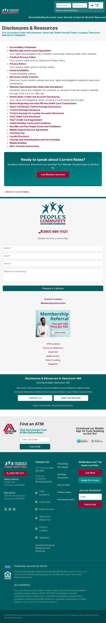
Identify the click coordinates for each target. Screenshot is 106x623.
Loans (60, 17)
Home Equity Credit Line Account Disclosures (35, 96)
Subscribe (90, 504)
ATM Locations (53, 344)
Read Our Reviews (71, 398)
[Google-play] (14, 509)
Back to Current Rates (17, 191)
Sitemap (74, 615)
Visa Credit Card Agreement (26, 119)
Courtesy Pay (17, 133)
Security (68, 17)
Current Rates (45, 405)
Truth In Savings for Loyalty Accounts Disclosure (37, 113)
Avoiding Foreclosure (45, 545)
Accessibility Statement (23, 47)
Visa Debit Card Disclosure (25, 116)
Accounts (51, 17)
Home (35, 405)
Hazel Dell (53, 352)
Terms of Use (64, 615)
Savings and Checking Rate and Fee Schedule (35, 139)
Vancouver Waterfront (53, 348)
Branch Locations (53, 299)
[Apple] (9, 509)
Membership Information (53, 303)
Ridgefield (53, 364)
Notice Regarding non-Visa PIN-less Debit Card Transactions (43, 103)
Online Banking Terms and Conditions (30, 123)
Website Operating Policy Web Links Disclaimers (36, 86)
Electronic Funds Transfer (24, 77)
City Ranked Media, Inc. (13, 618)
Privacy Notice (18, 63)
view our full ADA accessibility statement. (39, 602)
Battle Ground (53, 356)
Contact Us (78, 17)
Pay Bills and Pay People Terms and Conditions (35, 126)
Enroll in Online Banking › (67, 10)
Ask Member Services (53, 174)
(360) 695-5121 (55, 232)
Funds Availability (19, 70)
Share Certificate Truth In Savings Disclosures (35, 106)
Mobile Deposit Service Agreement (29, 129)
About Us (89, 17)
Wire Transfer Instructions (24, 146)
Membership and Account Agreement (30, 50)
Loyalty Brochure (19, 136)
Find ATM (35, 446)
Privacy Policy (51, 615)
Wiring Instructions (43, 481)
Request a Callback (53, 288)
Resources (100, 17)
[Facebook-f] (5, 509)
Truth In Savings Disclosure (25, 110)
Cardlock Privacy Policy (23, 57)
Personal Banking (37, 17)
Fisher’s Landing (53, 360)
